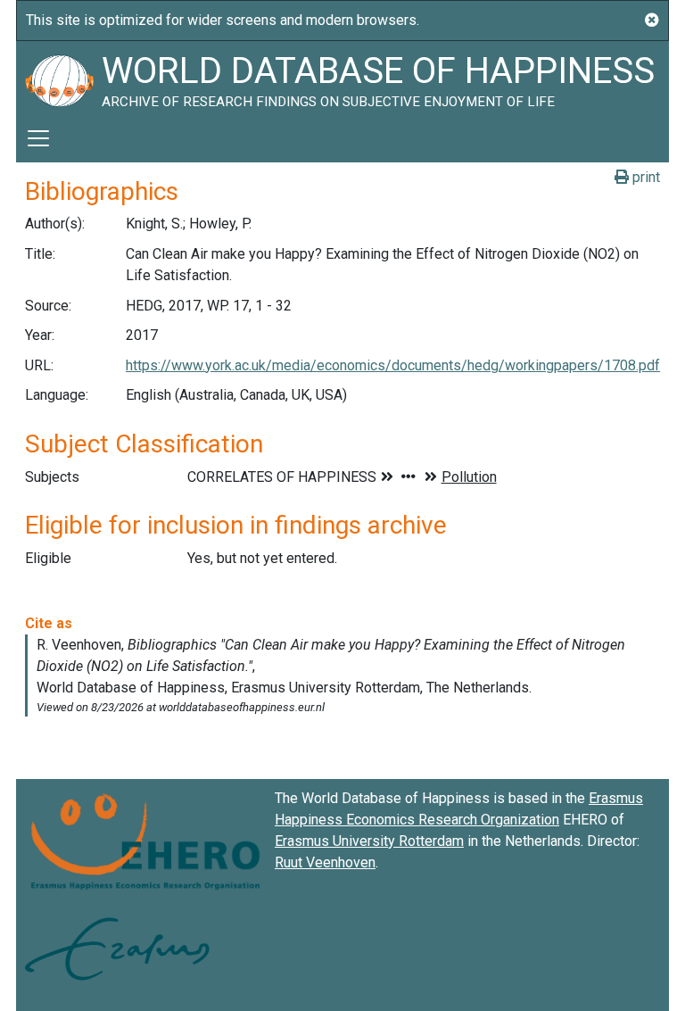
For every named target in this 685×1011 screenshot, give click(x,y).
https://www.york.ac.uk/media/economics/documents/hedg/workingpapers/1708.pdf (393, 365)
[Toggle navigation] (38, 138)
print (644, 177)
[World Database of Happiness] (59, 77)
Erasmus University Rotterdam (369, 841)
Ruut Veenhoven (325, 862)
